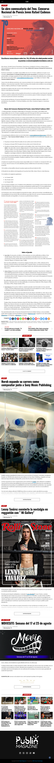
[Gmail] (38, 319)
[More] (49, 319)
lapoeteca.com (31, 313)
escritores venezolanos (20, 322)
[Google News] (46, 319)
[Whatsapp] (20, 319)
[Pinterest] (18, 319)
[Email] (31, 319)
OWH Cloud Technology (37, 761)
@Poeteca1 (18, 315)
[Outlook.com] (41, 319)
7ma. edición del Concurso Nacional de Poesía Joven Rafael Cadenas (25, 321)
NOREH (34, 481)
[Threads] (28, 319)
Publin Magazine (22, 761)
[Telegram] (43, 319)
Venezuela (4, 323)
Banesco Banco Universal (8, 322)
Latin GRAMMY (30, 594)
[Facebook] (10, 319)
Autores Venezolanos (47, 321)
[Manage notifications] (50, 757)
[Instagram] (25, 319)
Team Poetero (46, 322)
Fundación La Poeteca (32, 322)
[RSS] (23, 319)
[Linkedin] (15, 319)
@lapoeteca (4, 315)
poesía (40, 322)
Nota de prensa (7, 16)
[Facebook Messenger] (33, 319)
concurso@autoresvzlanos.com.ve (40, 61)
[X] (13, 319)
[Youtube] (36, 319)
